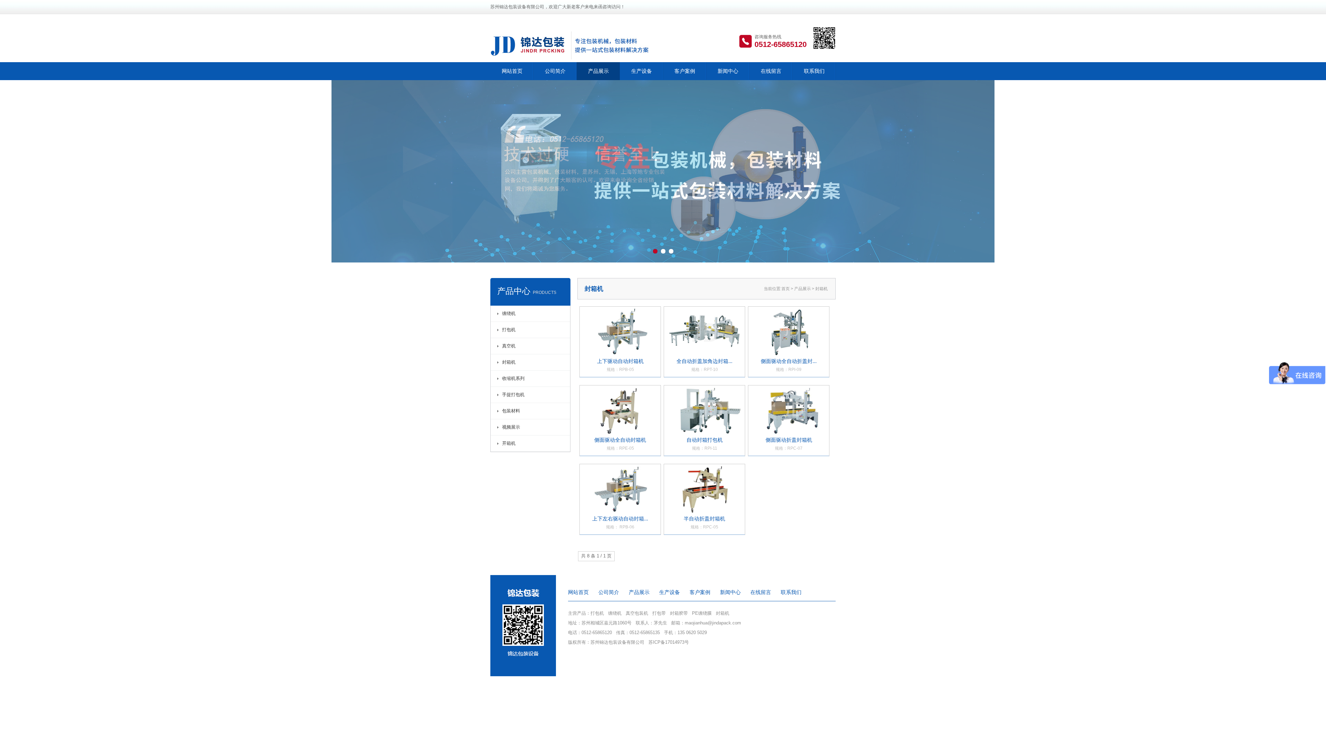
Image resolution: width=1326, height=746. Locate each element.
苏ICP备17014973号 (668, 642)
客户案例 (684, 71)
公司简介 (555, 71)
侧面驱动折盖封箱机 (789, 444)
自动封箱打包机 (704, 444)
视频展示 (511, 427)
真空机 (509, 345)
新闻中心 (728, 71)
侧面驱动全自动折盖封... (789, 365)
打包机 (509, 329)
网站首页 (512, 71)
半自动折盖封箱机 (704, 522)
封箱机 (509, 362)
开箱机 (509, 443)
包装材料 (511, 410)
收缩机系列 (513, 378)
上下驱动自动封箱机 (620, 365)
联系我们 (814, 71)
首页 (785, 288)
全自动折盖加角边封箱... (704, 365)
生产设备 (641, 71)
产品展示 (598, 71)
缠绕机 (509, 313)
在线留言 (771, 71)
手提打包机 (513, 394)
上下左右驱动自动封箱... (620, 522)
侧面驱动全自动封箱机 (620, 444)
